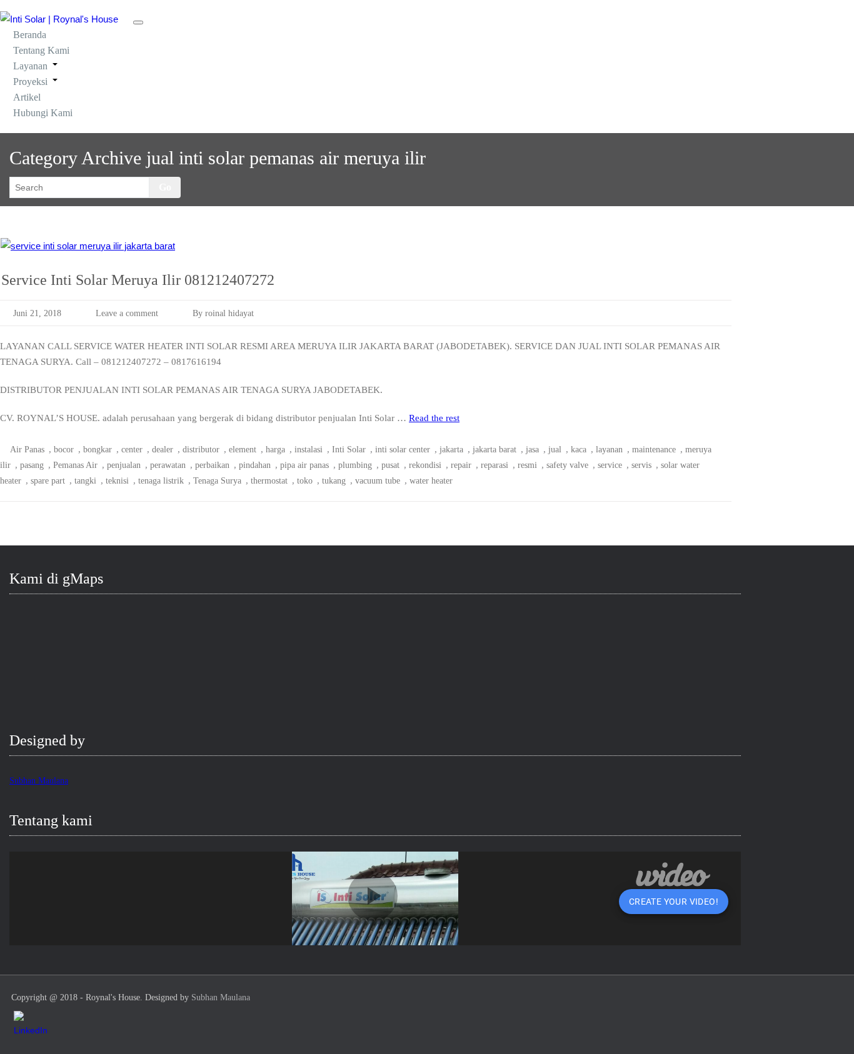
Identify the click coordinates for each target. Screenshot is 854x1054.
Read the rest (434, 418)
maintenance (654, 449)
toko (305, 480)
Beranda (29, 34)
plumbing (355, 465)
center (132, 449)
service (610, 465)
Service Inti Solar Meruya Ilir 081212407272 (137, 280)
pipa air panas (304, 465)
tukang (334, 480)
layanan (609, 449)
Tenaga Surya (217, 480)
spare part (48, 480)
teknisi (117, 480)
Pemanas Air (75, 465)
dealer (162, 449)
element (242, 449)
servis (641, 465)
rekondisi (425, 465)
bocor (64, 449)
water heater (431, 480)
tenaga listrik (161, 480)
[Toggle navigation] (138, 22)
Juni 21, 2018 (37, 313)
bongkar (97, 449)
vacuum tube (377, 480)
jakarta (451, 449)
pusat (390, 465)
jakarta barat (494, 449)
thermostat (269, 480)
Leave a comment (127, 313)
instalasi (308, 449)
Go (165, 187)
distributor (201, 449)
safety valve (567, 465)
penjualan (124, 465)
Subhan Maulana (38, 780)
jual (554, 449)
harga (275, 449)
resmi (527, 465)
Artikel (27, 97)
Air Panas (27, 449)
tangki (85, 480)
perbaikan (212, 465)
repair (461, 465)
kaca (578, 449)
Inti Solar (349, 449)
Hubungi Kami (43, 112)
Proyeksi (30, 81)
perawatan (168, 465)
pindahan (255, 465)
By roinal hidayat (223, 313)
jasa (532, 449)
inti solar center (402, 449)
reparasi (494, 465)
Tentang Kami (41, 50)
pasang (32, 465)
